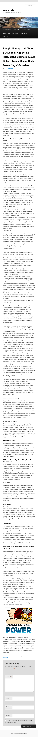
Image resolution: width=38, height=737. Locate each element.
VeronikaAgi (9, 10)
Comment (9, 676)
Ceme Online (6, 33)
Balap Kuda (16, 29)
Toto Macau (6, 36)
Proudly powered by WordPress (19, 733)
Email (8, 706)
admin (23, 656)
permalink (5, 657)
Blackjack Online (26, 29)
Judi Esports (15, 33)
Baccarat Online (7, 29)
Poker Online (24, 33)
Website (8, 715)
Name (8, 698)
